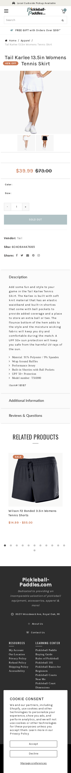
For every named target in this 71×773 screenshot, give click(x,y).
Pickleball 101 (44, 662)
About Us (37, 623)
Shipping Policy (19, 666)
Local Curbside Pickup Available (36, 3)
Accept (33, 744)
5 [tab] (30, 546)
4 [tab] (24, 546)
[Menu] (6, 10)
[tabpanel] (35, 488)
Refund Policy (17, 662)
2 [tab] (12, 546)
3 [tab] (18, 546)
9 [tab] (53, 546)
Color (8, 184)
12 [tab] (35, 551)
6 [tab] (35, 546)
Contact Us (38, 632)
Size (7, 193)
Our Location (17, 654)
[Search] (62, 20)
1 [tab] (6, 546)
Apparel (25, 40)
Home (12, 40)
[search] (35, 20)
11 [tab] (65, 546)
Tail (19, 238)
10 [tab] (59, 546)
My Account (16, 650)
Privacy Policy (19, 733)
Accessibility (17, 671)
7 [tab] (41, 546)
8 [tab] (47, 546)
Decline (33, 753)
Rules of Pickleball (47, 658)
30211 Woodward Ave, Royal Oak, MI (37, 614)
